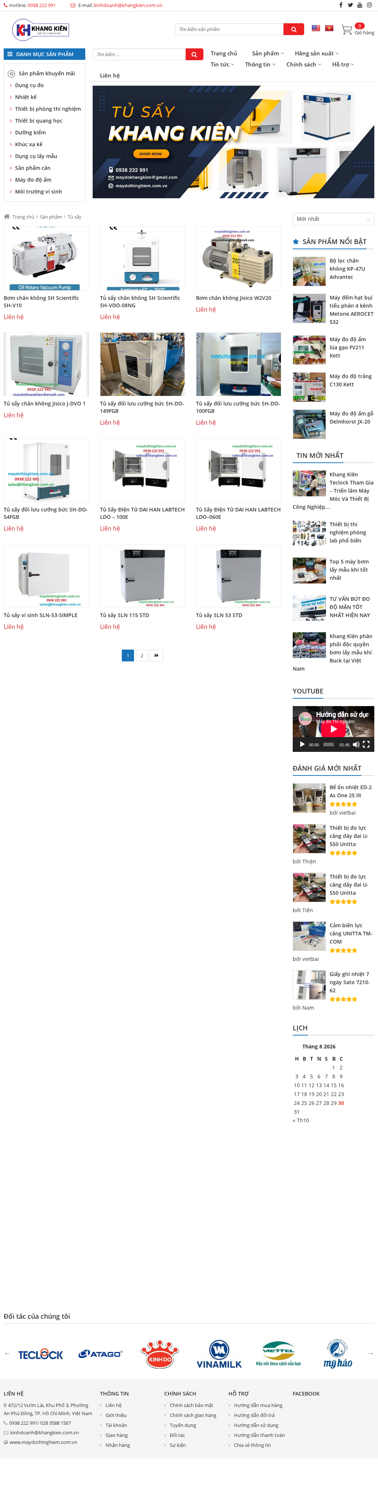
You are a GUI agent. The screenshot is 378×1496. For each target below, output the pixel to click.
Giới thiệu (116, 1415)
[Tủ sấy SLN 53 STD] (238, 576)
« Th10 (301, 1120)
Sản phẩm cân (33, 167)
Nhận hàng (118, 1445)
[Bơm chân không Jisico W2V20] (238, 258)
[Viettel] (278, 1353)
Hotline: (32, 5)
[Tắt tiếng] (356, 744)
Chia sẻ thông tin (252, 1445)
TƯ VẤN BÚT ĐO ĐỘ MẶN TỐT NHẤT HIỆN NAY (350, 607)
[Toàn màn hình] (366, 744)
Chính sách (301, 64)
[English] (316, 28)
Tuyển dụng (183, 1425)
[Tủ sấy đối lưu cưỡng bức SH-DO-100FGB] (238, 364)
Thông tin (258, 64)
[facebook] (341, 5)
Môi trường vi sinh (38, 191)
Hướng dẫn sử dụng (256, 1425)
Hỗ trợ (340, 64)
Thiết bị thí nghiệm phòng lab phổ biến (348, 532)
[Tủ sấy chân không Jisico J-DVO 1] (46, 364)
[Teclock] (40, 1353)
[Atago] (100, 1353)
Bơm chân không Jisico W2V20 (233, 297)
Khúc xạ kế (28, 144)
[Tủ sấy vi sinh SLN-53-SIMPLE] (46, 576)
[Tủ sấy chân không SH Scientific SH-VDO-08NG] (142, 258)
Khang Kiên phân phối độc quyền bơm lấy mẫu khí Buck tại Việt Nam (332, 652)
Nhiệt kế (26, 96)
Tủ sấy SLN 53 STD (219, 615)
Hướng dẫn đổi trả (254, 1415)
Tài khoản (116, 1425)
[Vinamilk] (219, 1353)
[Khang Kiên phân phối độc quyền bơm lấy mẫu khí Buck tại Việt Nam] (311, 646)
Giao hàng (117, 1435)
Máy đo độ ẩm (33, 179)
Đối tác (177, 1435)
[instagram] (369, 5)
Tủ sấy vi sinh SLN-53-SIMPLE (41, 615)
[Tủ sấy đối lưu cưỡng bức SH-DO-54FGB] (46, 470)
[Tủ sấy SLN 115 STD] (142, 576)
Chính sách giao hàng (193, 1415)
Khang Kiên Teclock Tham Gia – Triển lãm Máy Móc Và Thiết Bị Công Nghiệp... (333, 490)
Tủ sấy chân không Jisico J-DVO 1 (45, 403)
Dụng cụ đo (29, 85)
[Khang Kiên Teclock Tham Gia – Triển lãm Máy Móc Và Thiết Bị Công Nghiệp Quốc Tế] (311, 484)
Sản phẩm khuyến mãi (47, 73)
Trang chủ (224, 53)
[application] (333, 729)
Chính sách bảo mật (191, 1405)
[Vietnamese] (329, 28)
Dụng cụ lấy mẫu (36, 156)
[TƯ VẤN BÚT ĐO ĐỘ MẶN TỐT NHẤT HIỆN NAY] (311, 609)
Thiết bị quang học (38, 120)
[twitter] (350, 5)
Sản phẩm (265, 53)
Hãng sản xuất (314, 53)
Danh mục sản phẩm (44, 54)
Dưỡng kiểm (30, 132)
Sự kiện (178, 1445)
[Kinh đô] (159, 1353)
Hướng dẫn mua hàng (258, 1405)
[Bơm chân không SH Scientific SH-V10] (46, 258)
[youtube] (360, 5)
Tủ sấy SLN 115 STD (124, 615)
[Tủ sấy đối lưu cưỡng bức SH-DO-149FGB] (142, 364)
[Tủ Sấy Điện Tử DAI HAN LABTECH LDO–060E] (238, 470)
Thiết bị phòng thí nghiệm (48, 108)
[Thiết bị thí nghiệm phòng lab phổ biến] (311, 534)
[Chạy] (302, 744)
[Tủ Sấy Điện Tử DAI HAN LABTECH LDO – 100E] (142, 470)
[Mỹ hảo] (338, 1353)
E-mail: (119, 5)
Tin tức (220, 64)
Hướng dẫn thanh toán (259, 1435)
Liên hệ (110, 75)
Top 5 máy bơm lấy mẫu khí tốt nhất (349, 569)
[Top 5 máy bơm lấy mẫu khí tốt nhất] (311, 572)
